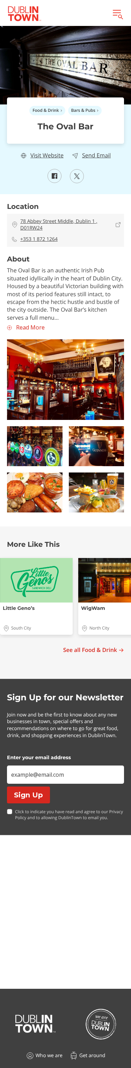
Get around (92, 1055)
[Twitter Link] (77, 181)
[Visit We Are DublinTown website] (101, 1024)
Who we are (49, 1055)
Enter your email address (39, 757)
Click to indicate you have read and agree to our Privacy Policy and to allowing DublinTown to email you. (69, 815)
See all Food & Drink (90, 650)
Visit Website (47, 155)
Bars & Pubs (83, 110)
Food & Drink (45, 110)
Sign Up (28, 795)
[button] (65, 379)
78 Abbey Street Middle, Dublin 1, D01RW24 (58, 225)
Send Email (96, 155)
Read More (30, 327)
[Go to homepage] (35, 1024)
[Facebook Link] (54, 181)
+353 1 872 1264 (39, 239)
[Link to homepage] (24, 14)
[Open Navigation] (117, 13)
